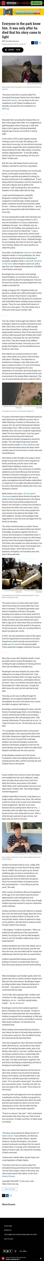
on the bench (7, 264)
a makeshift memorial (32, 261)
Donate (37, 3)
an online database (27, 445)
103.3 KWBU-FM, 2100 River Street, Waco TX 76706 (20, 1234)
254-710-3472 (8, 1239)
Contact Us (7, 1230)
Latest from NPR (9, 1189)
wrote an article (30, 252)
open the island (13, 644)
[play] (3, 1258)
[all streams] (41, 1258)
